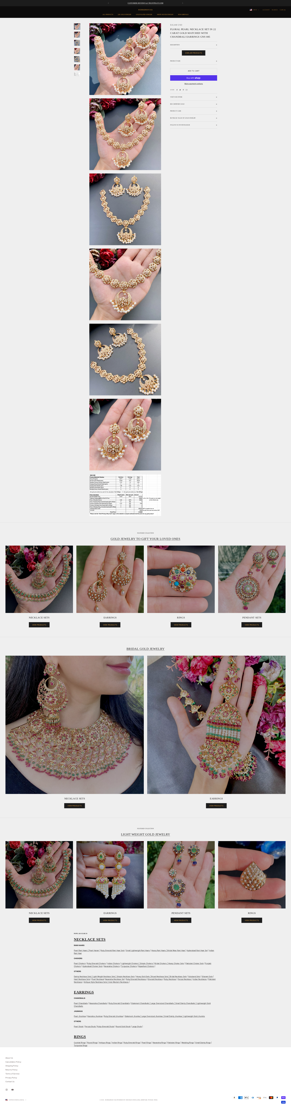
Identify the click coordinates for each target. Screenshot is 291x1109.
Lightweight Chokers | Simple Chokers (137, 963)
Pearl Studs (78, 1026)
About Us (9, 1058)
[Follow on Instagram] (6, 1090)
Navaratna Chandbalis (98, 1003)
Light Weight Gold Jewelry (145, 834)
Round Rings (92, 1043)
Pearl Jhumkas (80, 1016)
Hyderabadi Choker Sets (92, 966)
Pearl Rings (146, 1043)
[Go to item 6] (77, 67)
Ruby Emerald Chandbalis (119, 1003)
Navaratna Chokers (112, 966)
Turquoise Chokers (129, 966)
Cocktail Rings (80, 1043)
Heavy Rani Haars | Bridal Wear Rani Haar (168, 950)
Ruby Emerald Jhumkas (113, 1016)
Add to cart (193, 71)
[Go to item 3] (77, 43)
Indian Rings (117, 1043)
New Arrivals (183, 14)
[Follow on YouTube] (12, 1090)
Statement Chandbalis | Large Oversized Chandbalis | (153, 1003)
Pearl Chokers (80, 963)
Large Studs (137, 1026)
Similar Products (193, 53)
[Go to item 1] (77, 26)
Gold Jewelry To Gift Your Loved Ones (145, 539)
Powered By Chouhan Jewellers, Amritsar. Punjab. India (137, 1100)
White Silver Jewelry (165, 14)
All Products (108, 14)
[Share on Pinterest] (183, 90)
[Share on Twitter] (180, 90)
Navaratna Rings (159, 1043)
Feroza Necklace (185, 979)
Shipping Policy (11, 1066)
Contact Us (10, 1081)
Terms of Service (12, 1074)
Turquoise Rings (80, 1045)
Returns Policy (11, 1070)
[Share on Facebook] (177, 90)
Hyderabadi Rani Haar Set (197, 950)
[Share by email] (186, 90)
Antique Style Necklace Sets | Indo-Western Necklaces (106, 982)
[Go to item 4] (77, 51)
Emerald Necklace (155, 979)
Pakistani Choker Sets (195, 963)
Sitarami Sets (207, 976)
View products (39, 625)
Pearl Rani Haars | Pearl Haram (87, 950)
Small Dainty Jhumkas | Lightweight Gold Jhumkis (184, 1016)
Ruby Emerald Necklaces (136, 979)
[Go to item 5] (77, 59)
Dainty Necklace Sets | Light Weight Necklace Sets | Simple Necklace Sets (104, 976)
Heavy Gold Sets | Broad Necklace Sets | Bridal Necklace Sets (161, 976)
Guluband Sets (194, 976)
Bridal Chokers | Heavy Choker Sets (169, 963)
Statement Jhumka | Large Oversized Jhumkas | (144, 1016)
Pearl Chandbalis (81, 1003)
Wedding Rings (188, 1043)
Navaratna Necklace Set (114, 979)
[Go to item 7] (77, 74)
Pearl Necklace (98, 979)
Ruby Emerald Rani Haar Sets (112, 950)
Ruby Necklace (170, 979)
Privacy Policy (11, 1078)
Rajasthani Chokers (146, 966)
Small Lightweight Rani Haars (138, 950)
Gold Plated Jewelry (144, 14)
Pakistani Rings (173, 1043)
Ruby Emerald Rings (132, 1043)
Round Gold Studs (123, 1026)
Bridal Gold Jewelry (146, 649)
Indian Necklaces (200, 979)
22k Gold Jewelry (124, 14)
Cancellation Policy (13, 1062)
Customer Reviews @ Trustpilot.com (145, 3)
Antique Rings (105, 1043)
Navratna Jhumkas (94, 1016)
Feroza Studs (90, 1026)
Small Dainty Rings (203, 1043)
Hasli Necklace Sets (82, 979)
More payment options (193, 84)
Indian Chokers (113, 963)
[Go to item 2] (77, 34)
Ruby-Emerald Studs (105, 1026)
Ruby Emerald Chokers (96, 963)
